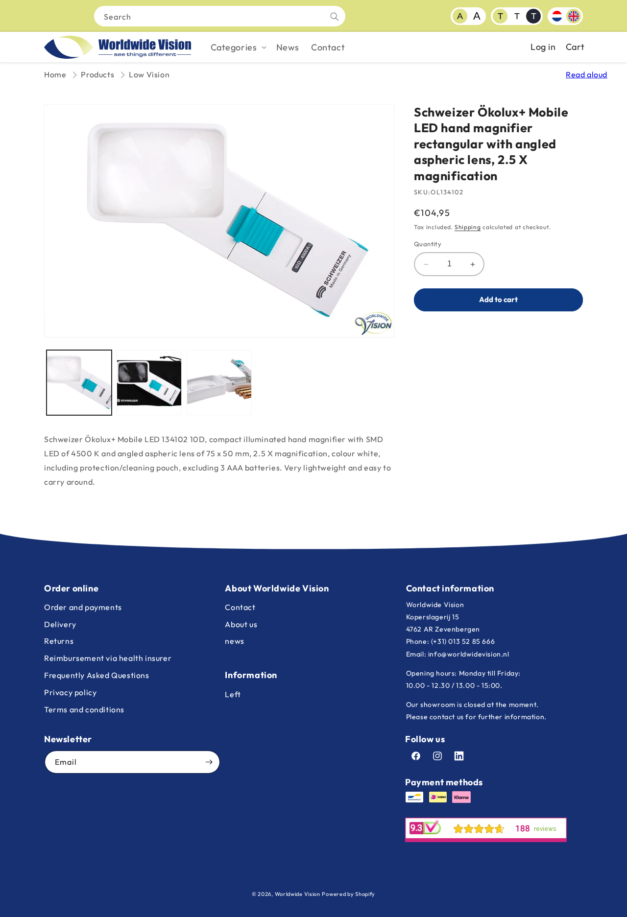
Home (55, 74)
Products (97, 74)
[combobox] (219, 16)
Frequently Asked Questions (96, 675)
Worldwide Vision (297, 894)
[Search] (334, 16)
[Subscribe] (208, 762)
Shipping (468, 227)
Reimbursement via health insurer (107, 658)
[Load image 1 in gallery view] (79, 382)
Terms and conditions (84, 709)
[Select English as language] (573, 16)
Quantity (427, 244)
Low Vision (149, 74)
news (234, 641)
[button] (237, 47)
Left (233, 694)
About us (241, 624)
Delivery (60, 624)
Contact (240, 607)
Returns (58, 641)
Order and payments (83, 607)
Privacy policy (70, 692)
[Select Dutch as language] (557, 16)
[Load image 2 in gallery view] (149, 382)
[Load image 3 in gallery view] (219, 382)
